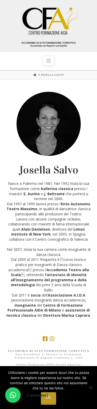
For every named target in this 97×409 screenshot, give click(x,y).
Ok (48, 397)
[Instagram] (52, 339)
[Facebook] (45, 339)
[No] (90, 387)
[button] (48, 61)
